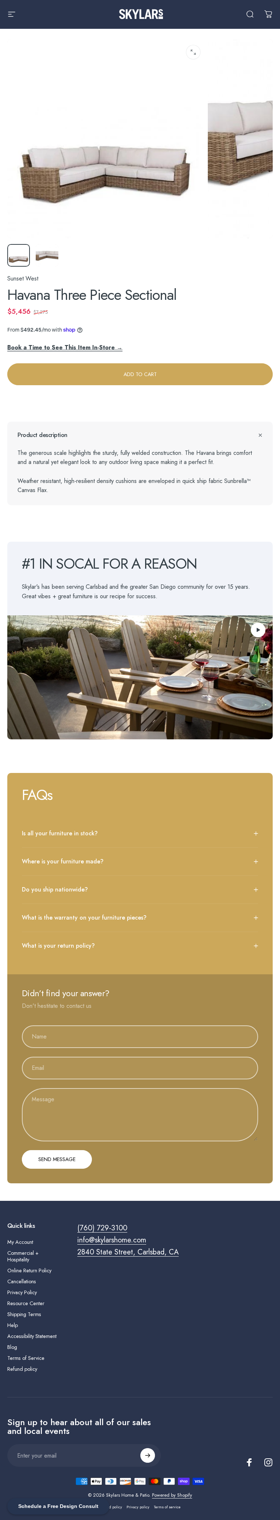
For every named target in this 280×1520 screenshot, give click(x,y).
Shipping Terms (24, 1314)
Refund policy (22, 1369)
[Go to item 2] (47, 255)
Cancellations (21, 1281)
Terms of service (167, 1507)
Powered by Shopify (172, 1495)
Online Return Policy (29, 1270)
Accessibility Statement (32, 1336)
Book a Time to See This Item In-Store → (64, 347)
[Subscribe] (147, 1455)
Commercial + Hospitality (23, 1256)
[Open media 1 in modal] (193, 52)
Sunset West (22, 278)
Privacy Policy (22, 1292)
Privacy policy (138, 1507)
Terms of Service (25, 1358)
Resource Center (25, 1303)
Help (12, 1325)
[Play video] (140, 677)
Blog (12, 1347)
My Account (20, 1242)
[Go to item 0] (18, 255)
